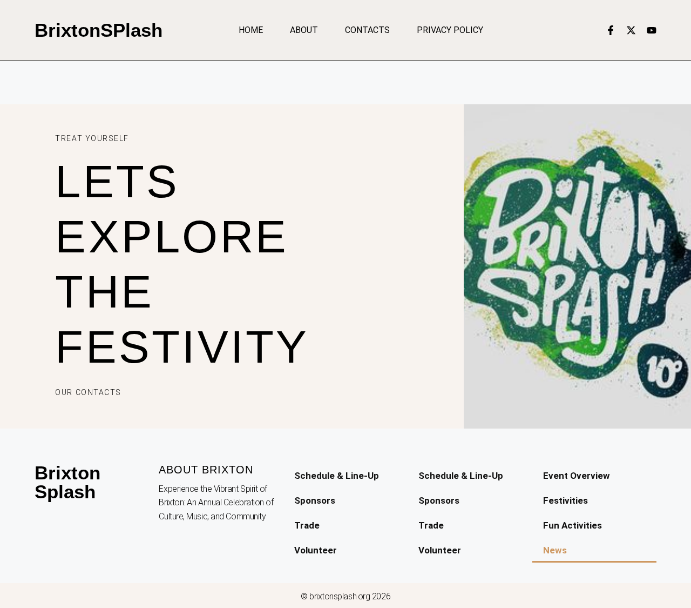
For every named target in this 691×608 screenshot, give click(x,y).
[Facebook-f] (610, 30)
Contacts (367, 30)
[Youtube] (651, 30)
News (555, 550)
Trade (307, 525)
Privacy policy (450, 30)
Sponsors (314, 500)
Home (251, 30)
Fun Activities (572, 525)
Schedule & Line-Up (336, 475)
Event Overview (576, 475)
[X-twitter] (631, 30)
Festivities (565, 500)
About (304, 30)
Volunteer (315, 550)
